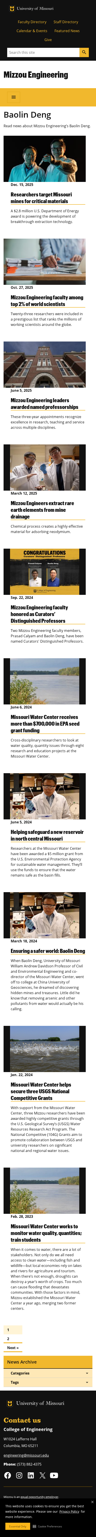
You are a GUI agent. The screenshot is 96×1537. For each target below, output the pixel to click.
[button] (47, 1526)
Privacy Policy (69, 1511)
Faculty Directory (32, 21)
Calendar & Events (32, 30)
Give (48, 39)
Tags (15, 1382)
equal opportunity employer (39, 1497)
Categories (20, 1373)
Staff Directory (66, 21)
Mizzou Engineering (36, 74)
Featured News (67, 30)
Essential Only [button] (17, 1526)
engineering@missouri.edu (26, 1455)
